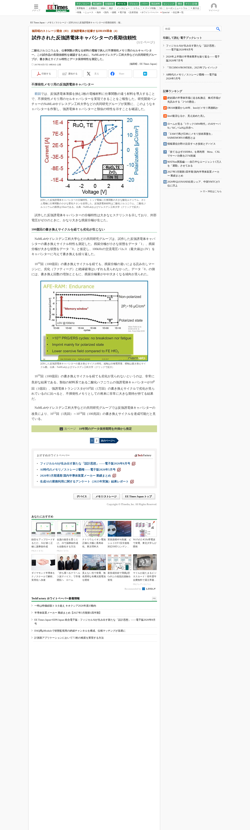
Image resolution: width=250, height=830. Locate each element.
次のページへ (108, 440)
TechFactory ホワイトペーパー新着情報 (55, 598)
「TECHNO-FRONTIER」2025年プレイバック (192, 67)
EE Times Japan (37, 22)
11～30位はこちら (212, 191)
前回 (38, 93)
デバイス (82, 496)
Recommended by (133, 589)
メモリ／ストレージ (56, 22)
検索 (218, 28)
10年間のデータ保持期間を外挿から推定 (96, 428)
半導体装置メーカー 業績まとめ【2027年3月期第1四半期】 (68, 612)
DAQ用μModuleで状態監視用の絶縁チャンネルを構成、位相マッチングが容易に (80, 630)
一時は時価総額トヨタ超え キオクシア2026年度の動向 (65, 605)
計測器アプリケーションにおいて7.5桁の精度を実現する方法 (69, 637)
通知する (73, 73)
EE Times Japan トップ (138, 496)
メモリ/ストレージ (106, 496)
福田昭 (133, 64)
